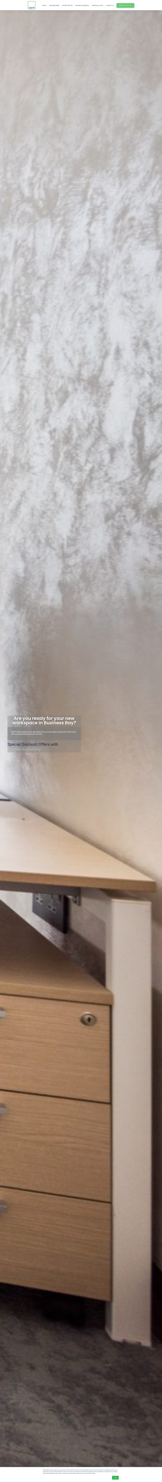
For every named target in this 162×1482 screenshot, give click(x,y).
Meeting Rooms (97, 5)
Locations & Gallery (82, 5)
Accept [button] (115, 1477)
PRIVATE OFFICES (67, 5)
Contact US (110, 5)
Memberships (54, 5)
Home (44, 5)
